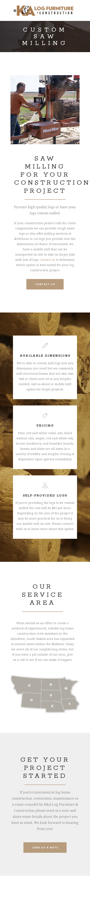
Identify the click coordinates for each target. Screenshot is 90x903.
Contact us (47, 260)
